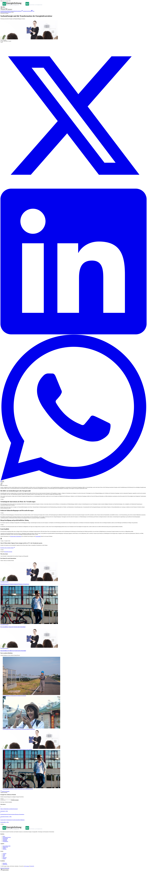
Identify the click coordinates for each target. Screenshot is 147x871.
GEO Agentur (26, 866)
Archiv (27, 11)
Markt (15, 11)
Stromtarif (4, 849)
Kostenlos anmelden (15, 800)
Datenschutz (5, 864)
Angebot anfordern (4, 869)
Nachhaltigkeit (18, 11)
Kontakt (4, 858)
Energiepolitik (38, 536)
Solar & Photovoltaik (6, 845)
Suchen (3, 9)
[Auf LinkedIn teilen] (73, 334)
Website (1, 798)
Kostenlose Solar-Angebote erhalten (7, 547)
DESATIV (32, 866)
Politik (8, 11)
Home (1, 11)
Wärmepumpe (5, 846)
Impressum (5, 863)
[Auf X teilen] (73, 188)
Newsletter (5, 857)
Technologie (11, 11)
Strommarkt (5, 840)
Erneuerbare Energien (7, 12)
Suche (30, 11)
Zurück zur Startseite (4, 791)
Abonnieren (10, 9)
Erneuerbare (5, 11)
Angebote (23, 11)
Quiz (32, 11)
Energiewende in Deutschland (15, 536)
